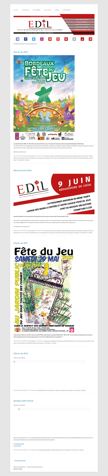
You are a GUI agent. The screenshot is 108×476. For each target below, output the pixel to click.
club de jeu (85, 156)
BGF (38, 450)
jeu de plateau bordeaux (63, 158)
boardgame (58, 156)
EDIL (38, 232)
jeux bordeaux (69, 232)
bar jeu (50, 230)
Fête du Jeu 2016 (21, 353)
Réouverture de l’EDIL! (23, 170)
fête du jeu (21, 158)
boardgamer (79, 230)
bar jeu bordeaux (56, 230)
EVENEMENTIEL (67, 10)
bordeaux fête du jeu (77, 156)
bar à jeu (46, 230)
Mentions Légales (18, 469)
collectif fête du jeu (70, 341)
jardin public (87, 341)
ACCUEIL (16, 10)
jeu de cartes (54, 158)
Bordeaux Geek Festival (23, 401)
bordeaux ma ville (87, 230)
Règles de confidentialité (19, 466)
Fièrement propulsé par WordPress (35, 466)
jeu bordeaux (47, 158)
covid (23, 232)
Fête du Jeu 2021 (21, 243)
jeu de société (73, 158)
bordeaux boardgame (66, 156)
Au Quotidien (32, 156)
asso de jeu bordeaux (49, 156)
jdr (36, 158)
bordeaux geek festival (45, 450)
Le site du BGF (17, 446)
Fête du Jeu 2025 (21, 52)
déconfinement (33, 232)
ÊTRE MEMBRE (36, 10)
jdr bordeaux (40, 158)
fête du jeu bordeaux (30, 158)
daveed (27, 160)
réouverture (76, 232)
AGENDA (57, 10)
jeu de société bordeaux (83, 158)
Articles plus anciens (20, 460)
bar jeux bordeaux (65, 230)
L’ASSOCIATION (25, 10)
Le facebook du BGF (19, 444)
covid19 (27, 232)
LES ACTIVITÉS (47, 10)
